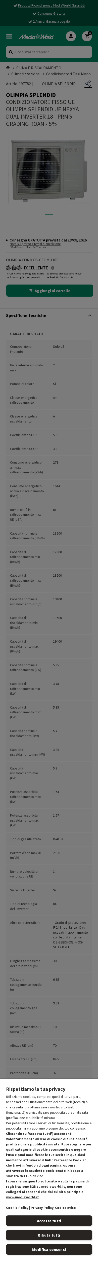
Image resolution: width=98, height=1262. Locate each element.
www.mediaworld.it (22, 1197)
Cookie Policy (17, 1207)
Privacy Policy (42, 1207)
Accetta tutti (49, 1220)
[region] (49, 1170)
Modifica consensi (49, 1249)
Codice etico (65, 1207)
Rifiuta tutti (49, 1235)
